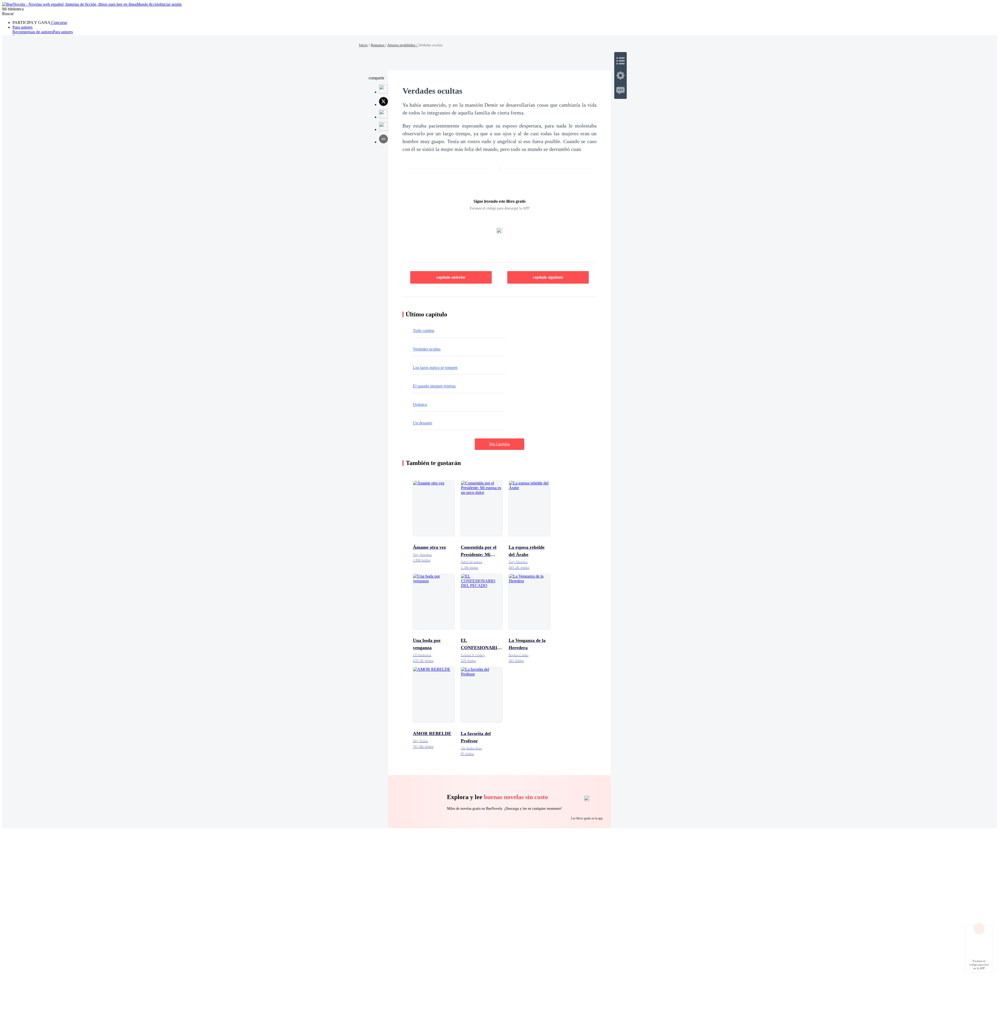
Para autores (22, 27)
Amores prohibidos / (402, 45)
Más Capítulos (499, 444)
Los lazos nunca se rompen (435, 367)
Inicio (363, 45)
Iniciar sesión (171, 4)
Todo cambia (423, 330)
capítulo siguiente (548, 277)
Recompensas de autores (32, 32)
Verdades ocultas (426, 349)
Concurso (58, 22)
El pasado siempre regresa (434, 386)
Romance (378, 45)
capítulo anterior (451, 277)
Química (420, 404)
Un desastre (422, 423)
